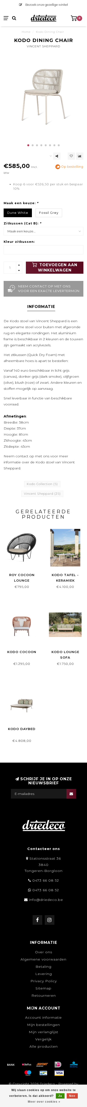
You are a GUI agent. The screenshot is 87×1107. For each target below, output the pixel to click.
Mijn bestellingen (43, 1025)
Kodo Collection (42, 484)
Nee (72, 1096)
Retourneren (43, 995)
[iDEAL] (58, 1064)
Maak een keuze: (21, 203)
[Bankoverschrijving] (11, 1064)
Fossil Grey (48, 213)
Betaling (43, 966)
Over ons (43, 952)
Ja (60, 1096)
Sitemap (43, 988)
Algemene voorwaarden (43, 959)
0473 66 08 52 (45, 880)
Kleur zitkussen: (19, 242)
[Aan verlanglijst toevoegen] (71, 156)
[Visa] (59, 1073)
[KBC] (74, 1064)
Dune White (17, 213)
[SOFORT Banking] (42, 1064)
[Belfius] (27, 1064)
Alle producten (43, 1046)
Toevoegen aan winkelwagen (57, 267)
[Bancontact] (43, 1073)
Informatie (41, 306)
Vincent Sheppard (43, 46)
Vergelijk (43, 1039)
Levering (43, 974)
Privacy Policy (43, 981)
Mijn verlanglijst (43, 1032)
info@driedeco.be (46, 900)
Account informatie (43, 1017)
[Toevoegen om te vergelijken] (79, 156)
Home (26, 32)
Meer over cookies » (44, 1101)
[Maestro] (28, 1073)
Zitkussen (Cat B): (22, 223)
